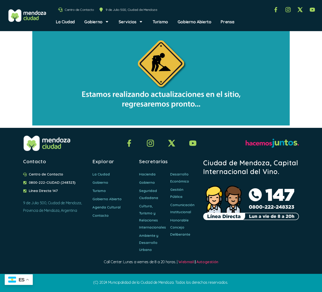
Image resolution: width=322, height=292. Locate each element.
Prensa (227, 21)
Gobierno (93, 21)
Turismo (160, 21)
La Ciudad (65, 21)
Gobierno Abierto (194, 21)
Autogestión (207, 261)
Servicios (127, 21)
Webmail (186, 261)
